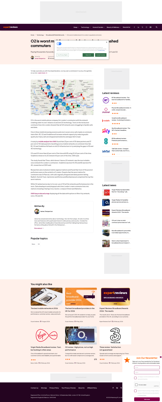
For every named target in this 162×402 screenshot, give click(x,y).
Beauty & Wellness (113, 27)
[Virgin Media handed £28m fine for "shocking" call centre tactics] (106, 192)
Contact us (34, 388)
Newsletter (126, 27)
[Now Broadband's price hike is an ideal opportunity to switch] (106, 233)
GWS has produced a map (40, 193)
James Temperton (40, 58)
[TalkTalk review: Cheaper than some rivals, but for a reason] (106, 151)
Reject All (88, 55)
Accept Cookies (101, 55)
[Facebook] (134, 27)
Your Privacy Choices (69, 388)
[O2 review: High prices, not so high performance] (81, 335)
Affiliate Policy (92, 388)
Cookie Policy (101, 50)
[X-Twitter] (142, 27)
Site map (44, 388)
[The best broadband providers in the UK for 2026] (81, 297)
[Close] (107, 42)
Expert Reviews (9, 27)
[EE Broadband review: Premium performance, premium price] (106, 141)
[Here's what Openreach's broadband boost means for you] (106, 243)
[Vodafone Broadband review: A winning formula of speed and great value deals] (106, 120)
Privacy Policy (54, 388)
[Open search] (157, 27)
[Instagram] (146, 27)
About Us (81, 388)
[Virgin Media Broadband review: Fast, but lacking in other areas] (46, 335)
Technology (85, 27)
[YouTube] (150, 27)
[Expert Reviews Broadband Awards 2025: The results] (106, 213)
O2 (39, 244)
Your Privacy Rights (63, 55)
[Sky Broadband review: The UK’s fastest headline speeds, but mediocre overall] (106, 131)
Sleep (75, 27)
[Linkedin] (138, 27)
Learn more (41, 73)
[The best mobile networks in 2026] (46, 297)
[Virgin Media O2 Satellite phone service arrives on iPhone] (106, 202)
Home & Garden (98, 27)
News (33, 244)
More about (38, 228)
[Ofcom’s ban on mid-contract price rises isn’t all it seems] (106, 223)
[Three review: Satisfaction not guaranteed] (115, 335)
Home (32, 35)
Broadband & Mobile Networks (55, 35)
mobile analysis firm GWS (47, 141)
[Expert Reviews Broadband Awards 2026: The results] (115, 297)
